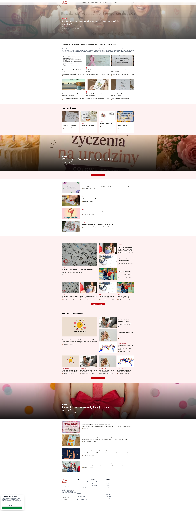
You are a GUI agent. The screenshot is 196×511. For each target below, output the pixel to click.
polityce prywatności (16, 502)
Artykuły (78, 479)
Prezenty (115, 2)
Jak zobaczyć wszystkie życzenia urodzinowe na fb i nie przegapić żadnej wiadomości (83, 492)
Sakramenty (108, 498)
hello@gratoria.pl (66, 499)
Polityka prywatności (76, 504)
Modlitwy (107, 492)
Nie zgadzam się (12, 505)
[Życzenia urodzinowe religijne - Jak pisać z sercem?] (98, 401)
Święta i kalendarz (103, 2)
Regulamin (63, 504)
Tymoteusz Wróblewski (66, 164)
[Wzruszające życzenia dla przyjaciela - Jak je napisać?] (98, 153)
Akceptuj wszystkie (12, 507)
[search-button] (130, 2)
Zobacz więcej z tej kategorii (97, 174)
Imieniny (96, 2)
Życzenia (92, 2)
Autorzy (93, 479)
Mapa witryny (98, 504)
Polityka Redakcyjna (92, 504)
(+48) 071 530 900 (66, 497)
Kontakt (81, 504)
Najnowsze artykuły (85, 2)
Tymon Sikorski (93, 483)
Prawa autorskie (68, 504)
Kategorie (108, 479)
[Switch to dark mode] (133, 2)
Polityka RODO (85, 504)
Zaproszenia (110, 2)
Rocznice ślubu (108, 494)
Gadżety (107, 483)
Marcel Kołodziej (64, 30)
